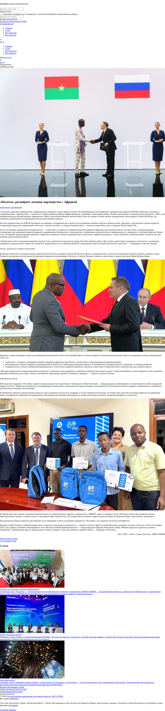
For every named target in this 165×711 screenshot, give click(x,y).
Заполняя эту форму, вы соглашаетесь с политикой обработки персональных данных (40, 14)
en (1, 42)
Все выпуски (11, 33)
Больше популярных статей (12, 687)
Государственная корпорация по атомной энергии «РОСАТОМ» (35, 696)
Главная (8, 28)
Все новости (10, 35)
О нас (7, 30)
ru (3, 42)
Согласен (4, 710)
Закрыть (12, 710)
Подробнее (13, 705)
